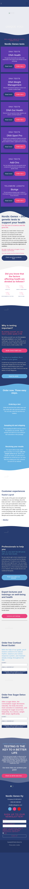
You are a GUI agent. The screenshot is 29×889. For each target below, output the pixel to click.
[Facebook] (10, 809)
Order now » (20, 66)
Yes (5, 833)
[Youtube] (19, 809)
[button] (27, 3)
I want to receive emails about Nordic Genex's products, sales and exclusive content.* (13, 830)
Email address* (8, 667)
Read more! (8, 66)
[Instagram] (14, 809)
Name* (4, 662)
